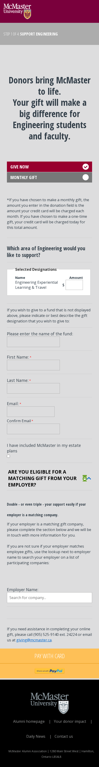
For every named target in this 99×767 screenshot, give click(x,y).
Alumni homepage (29, 721)
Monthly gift (23, 177)
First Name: (18, 357)
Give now (19, 167)
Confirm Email (19, 420)
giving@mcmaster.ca (34, 640)
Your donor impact (70, 721)
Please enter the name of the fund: (40, 333)
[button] (87, 478)
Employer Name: (22, 589)
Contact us (64, 736)
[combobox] (49, 597)
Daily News (35, 736)
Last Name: (18, 380)
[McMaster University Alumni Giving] (17, 10)
